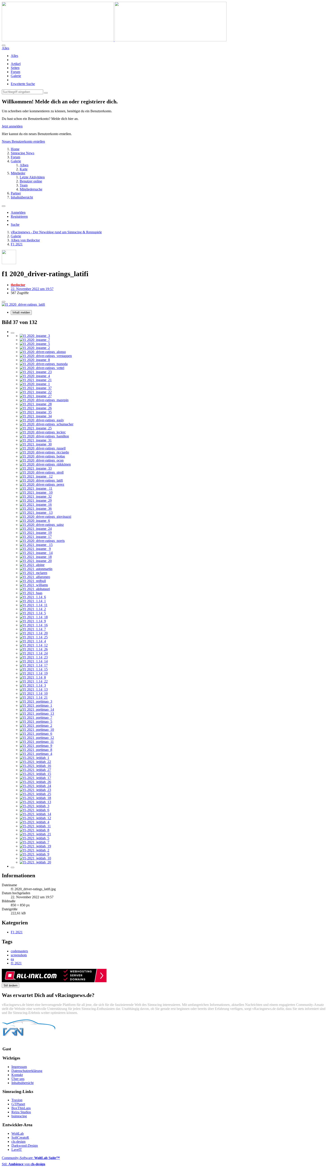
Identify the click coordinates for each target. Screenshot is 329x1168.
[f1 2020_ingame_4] (35, 376)
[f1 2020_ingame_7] (35, 340)
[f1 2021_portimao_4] (36, 754)
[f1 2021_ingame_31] (36, 440)
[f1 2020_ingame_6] (35, 520)
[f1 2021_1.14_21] (34, 697)
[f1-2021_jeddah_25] (35, 794)
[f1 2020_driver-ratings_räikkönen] (45, 464)
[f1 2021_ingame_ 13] (36, 512)
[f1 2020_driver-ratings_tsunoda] (44, 364)
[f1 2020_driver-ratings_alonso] (43, 352)
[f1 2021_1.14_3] (33, 685)
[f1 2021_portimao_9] (36, 746)
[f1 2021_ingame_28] (36, 404)
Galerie (16, 76)
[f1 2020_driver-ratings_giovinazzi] (45, 516)
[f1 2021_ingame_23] (36, 372)
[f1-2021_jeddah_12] (35, 818)
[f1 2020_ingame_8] (35, 360)
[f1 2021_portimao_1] (36, 705)
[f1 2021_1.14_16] (34, 625)
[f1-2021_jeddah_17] (35, 778)
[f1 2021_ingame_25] (36, 428)
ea (12, 959)
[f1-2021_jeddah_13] (35, 802)
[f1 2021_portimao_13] (37, 713)
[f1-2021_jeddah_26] (35, 782)
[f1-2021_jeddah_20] (35, 862)
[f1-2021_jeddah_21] (35, 834)
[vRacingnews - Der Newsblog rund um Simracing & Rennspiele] (114, 40)
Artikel (16, 64)
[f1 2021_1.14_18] (34, 617)
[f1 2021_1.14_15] (34, 669)
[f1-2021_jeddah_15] (35, 774)
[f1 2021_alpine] (32, 565)
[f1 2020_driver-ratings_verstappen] (46, 356)
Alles (14, 56)
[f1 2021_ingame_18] (36, 557)
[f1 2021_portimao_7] (36, 717)
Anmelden (18, 212)
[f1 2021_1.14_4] (33, 641)
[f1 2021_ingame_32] (36, 496)
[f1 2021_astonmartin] (36, 569)
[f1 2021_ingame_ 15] (36, 545)
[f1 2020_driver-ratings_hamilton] (44, 436)
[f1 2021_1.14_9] (33, 621)
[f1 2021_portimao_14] (37, 709)
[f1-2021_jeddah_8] (34, 830)
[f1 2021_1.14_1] (33, 601)
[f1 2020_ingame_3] (35, 336)
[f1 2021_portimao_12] (37, 738)
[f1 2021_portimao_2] (36, 725)
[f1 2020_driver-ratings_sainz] (42, 525)
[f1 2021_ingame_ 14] (36, 553)
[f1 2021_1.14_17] (34, 665)
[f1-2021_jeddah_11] (35, 826)
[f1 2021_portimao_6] (36, 733)
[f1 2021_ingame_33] (36, 468)
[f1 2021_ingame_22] (36, 392)
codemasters (19, 951)
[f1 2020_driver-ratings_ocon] (42, 460)
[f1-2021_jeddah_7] (34, 842)
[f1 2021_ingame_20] (36, 561)
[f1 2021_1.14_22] (34, 681)
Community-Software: (31, 1158)
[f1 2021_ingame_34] (36, 416)
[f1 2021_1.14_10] (34, 693)
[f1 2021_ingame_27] (36, 396)
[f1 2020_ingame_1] (35, 384)
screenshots (19, 955)
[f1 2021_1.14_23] (34, 657)
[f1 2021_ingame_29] (36, 500)
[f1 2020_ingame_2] (35, 348)
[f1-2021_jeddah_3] (34, 806)
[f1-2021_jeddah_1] (34, 758)
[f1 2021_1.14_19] (34, 673)
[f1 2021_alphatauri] (35, 589)
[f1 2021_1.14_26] (34, 649)
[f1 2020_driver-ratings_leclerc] (43, 432)
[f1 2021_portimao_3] (36, 701)
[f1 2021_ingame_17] (36, 537)
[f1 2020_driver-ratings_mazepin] (44, 400)
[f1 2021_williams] (34, 585)
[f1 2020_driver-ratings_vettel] (42, 368)
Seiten (15, 68)
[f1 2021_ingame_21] (36, 380)
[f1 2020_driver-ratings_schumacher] (46, 424)
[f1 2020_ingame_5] (35, 344)
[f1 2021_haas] (31, 593)
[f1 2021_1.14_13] (34, 689)
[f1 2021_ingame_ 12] (36, 476)
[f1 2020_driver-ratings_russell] (43, 448)
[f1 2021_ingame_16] (36, 504)
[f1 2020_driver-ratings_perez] (42, 484)
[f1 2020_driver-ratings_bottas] (42, 456)
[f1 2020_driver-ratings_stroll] (42, 472)
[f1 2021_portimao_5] (36, 721)
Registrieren (19, 216)
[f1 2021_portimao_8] (36, 750)
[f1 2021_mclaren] (33, 573)
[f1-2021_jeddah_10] (35, 858)
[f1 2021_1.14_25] (34, 637)
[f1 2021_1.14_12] (34, 645)
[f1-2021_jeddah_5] (34, 838)
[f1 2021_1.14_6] (33, 597)
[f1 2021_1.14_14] (34, 661)
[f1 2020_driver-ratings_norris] (42, 541)
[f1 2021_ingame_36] (36, 508)
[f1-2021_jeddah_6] (34, 810)
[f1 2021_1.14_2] (33, 609)
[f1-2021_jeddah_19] (35, 846)
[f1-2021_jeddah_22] (35, 762)
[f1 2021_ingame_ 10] (36, 492)
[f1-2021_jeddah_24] (35, 786)
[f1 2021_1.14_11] (33, 605)
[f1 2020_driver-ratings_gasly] (42, 420)
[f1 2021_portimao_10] (37, 729)
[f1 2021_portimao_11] (37, 742)
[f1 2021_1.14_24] (34, 653)
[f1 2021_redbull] (33, 581)
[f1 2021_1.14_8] (33, 677)
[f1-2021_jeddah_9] (34, 854)
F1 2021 (17, 932)
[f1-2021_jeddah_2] (34, 850)
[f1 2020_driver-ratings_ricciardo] (44, 452)
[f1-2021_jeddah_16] (35, 766)
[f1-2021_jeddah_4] (34, 822)
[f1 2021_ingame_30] (36, 444)
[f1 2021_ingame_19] (36, 533)
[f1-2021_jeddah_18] (35, 798)
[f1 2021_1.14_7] (33, 629)
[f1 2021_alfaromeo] (35, 577)
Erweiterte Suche (23, 84)
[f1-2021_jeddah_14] (35, 814)
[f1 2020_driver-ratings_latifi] (41, 480)
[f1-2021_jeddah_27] (35, 770)
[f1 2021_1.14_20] (34, 633)
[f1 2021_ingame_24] (36, 529)
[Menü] (3, 206)
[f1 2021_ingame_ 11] (36, 488)
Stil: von (23, 1164)
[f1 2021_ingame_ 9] (35, 549)
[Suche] (3, 45)
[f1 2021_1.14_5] (33, 613)
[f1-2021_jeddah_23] (35, 790)
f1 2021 (16, 963)
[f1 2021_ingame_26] (36, 408)
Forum (15, 72)
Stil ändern (10, 985)
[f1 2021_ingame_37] (36, 388)
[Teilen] (3, 301)
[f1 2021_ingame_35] (36, 412)
